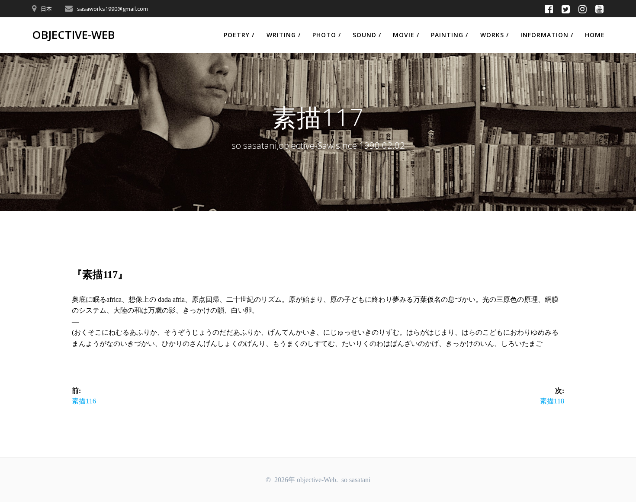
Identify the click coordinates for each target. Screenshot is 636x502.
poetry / (239, 35)
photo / (326, 35)
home (595, 35)
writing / (284, 35)
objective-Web (73, 35)
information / (546, 35)
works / (494, 35)
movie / (406, 35)
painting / (449, 35)
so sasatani (355, 479)
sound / (367, 35)
